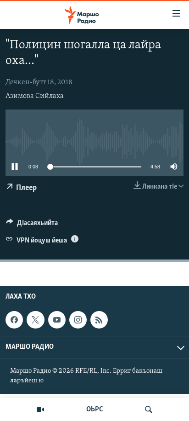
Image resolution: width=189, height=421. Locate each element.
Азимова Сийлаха (35, 96)
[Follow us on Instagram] (78, 320)
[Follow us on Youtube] (57, 320)
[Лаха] (148, 409)
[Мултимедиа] (40, 409)
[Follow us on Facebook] (14, 320)
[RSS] (99, 320)
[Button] (32, 225)
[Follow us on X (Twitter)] (35, 320)
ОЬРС (94, 409)
